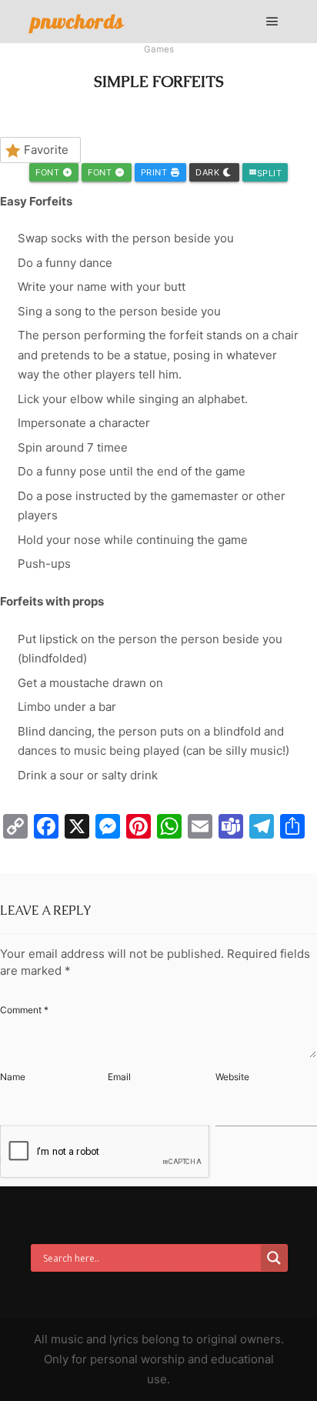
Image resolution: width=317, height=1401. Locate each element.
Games (159, 49)
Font (48, 172)
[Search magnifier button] (274, 1258)
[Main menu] (272, 22)
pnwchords (77, 21)
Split (265, 173)
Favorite (46, 149)
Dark (208, 172)
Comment (24, 1010)
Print (155, 172)
